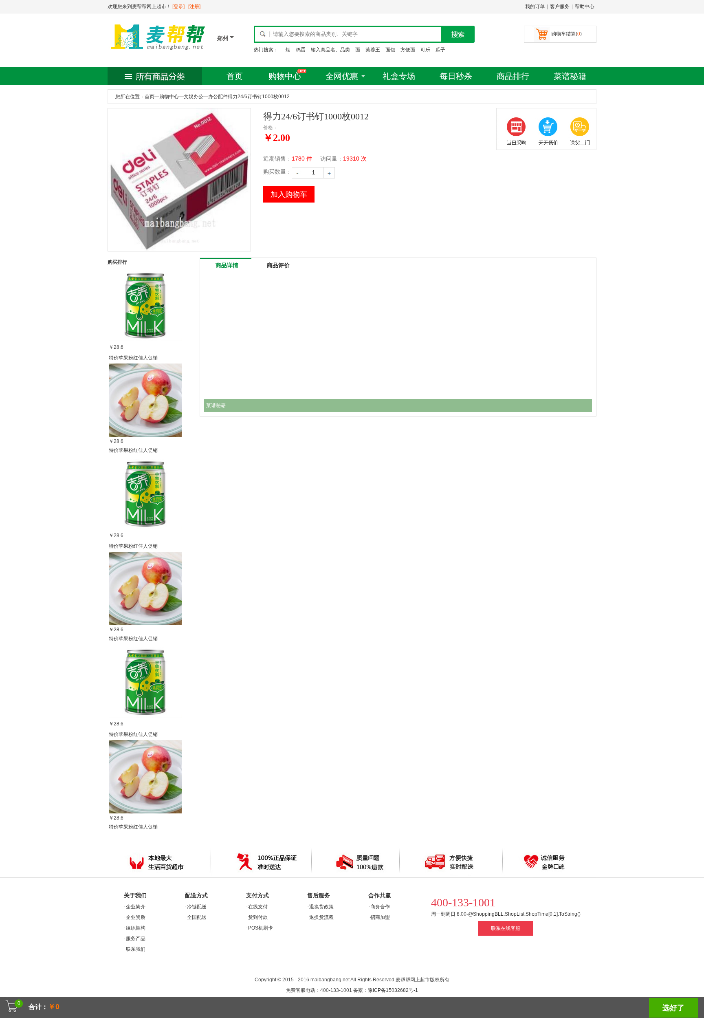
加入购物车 (289, 194)
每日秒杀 (456, 76)
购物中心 (284, 76)
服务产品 (135, 938)
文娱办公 (193, 96)
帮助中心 (584, 6)
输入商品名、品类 (330, 50)
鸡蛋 (301, 50)
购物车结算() (566, 34)
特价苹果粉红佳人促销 (133, 358)
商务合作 (380, 907)
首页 (235, 76)
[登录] (178, 6)
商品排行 (513, 76)
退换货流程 (321, 917)
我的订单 (535, 6)
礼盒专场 (399, 76)
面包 (390, 50)
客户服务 (560, 6)
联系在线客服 (505, 928)
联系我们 (135, 949)
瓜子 (440, 50)
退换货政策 (321, 907)
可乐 (425, 50)
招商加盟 (380, 917)
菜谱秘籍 (570, 76)
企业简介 (135, 907)
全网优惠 (342, 76)
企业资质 (135, 917)
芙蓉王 (372, 50)
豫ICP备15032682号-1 (393, 990)
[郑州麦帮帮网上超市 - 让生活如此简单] (158, 52)
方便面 (407, 50)
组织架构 (135, 928)
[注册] (194, 6)
